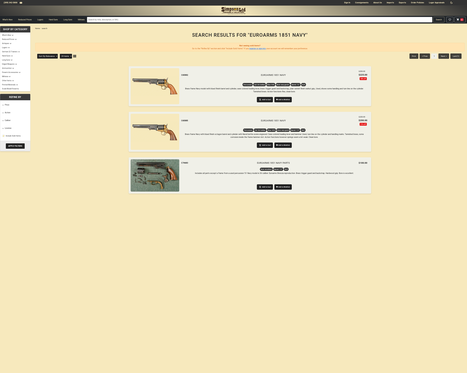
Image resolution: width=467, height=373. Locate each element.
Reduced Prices (25, 19)
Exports (402, 2)
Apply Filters (15, 146)
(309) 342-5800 (10, 2)
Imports (390, 2)
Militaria (81, 19)
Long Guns (67, 19)
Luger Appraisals (437, 2)
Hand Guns (53, 19)
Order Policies (417, 2)
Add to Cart (266, 99)
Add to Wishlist (284, 99)
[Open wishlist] (449, 19)
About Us (377, 2)
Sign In (347, 2)
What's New (7, 19)
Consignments (361, 2)
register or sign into (257, 48)
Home (37, 28)
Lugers (40, 19)
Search (439, 19)
